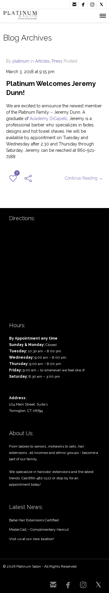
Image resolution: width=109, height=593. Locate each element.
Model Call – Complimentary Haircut (39, 529)
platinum (20, 61)
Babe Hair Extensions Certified (34, 520)
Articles (42, 61)
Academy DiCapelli (48, 118)
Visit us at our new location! (31, 539)
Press (57, 61)
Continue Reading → (84, 178)
